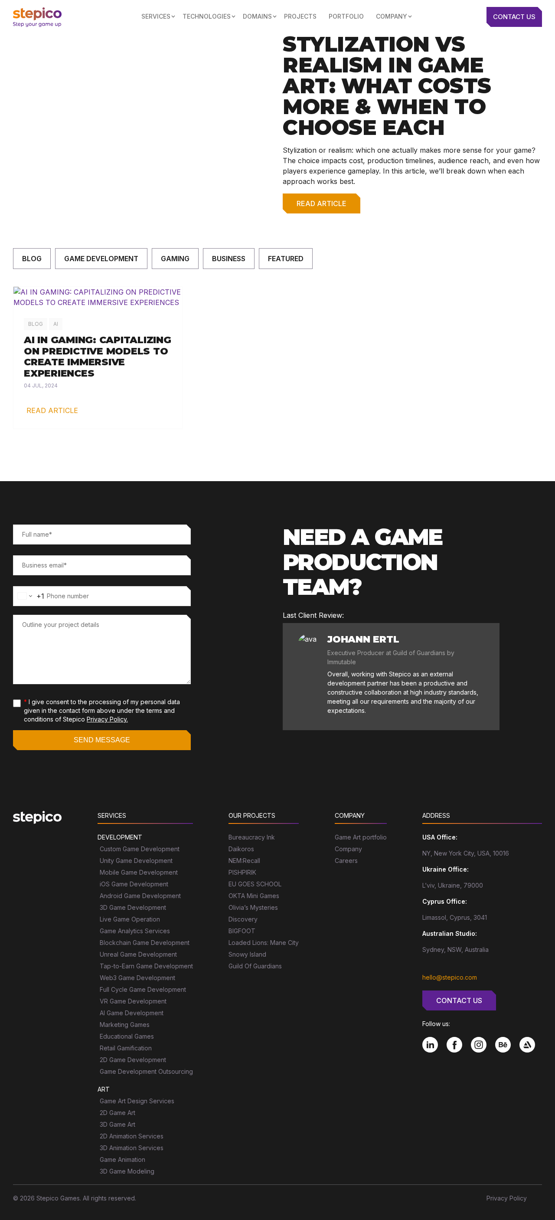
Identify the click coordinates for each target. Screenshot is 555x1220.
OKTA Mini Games (254, 895)
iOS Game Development (134, 884)
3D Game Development (133, 907)
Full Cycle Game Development (143, 989)
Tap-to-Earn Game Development (146, 966)
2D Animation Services (131, 1136)
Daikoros (241, 849)
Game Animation (122, 1159)
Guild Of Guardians (255, 966)
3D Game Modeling (127, 1171)
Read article (321, 203)
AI (55, 324)
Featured (286, 258)
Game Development (101, 258)
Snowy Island (247, 954)
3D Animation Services (131, 1147)
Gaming (175, 258)
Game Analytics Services (135, 931)
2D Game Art (117, 1112)
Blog (32, 258)
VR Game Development (133, 1001)
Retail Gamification (126, 1048)
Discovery (243, 919)
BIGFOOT (242, 931)
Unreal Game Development (138, 954)
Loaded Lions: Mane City (264, 942)
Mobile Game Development (139, 872)
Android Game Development (140, 895)
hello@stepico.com (449, 977)
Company (348, 849)
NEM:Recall (244, 860)
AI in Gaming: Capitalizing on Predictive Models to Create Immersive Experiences (97, 356)
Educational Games (127, 1036)
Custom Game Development (140, 849)
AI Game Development (131, 1013)
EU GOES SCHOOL (255, 884)
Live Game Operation (130, 919)
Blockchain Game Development (144, 942)
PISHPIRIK (242, 872)
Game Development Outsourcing (146, 1071)
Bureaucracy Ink (252, 837)
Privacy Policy (506, 1198)
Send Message (102, 740)
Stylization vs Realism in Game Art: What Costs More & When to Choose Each (387, 86)
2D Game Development (133, 1059)
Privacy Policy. (107, 719)
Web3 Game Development (137, 977)
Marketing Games (125, 1024)
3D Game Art (117, 1124)
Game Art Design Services (137, 1101)
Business (228, 258)
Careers (346, 860)
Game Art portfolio (361, 837)
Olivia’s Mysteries (253, 907)
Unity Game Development (136, 860)
